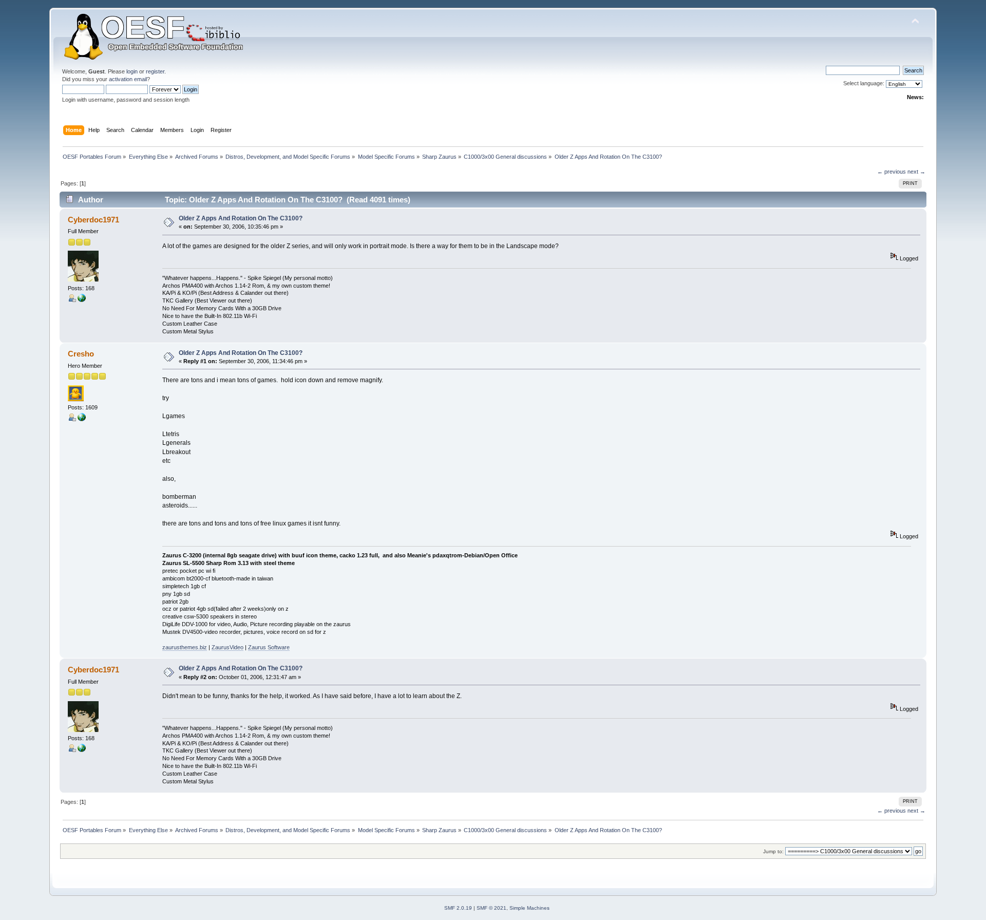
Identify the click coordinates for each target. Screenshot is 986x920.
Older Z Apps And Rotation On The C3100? (240, 218)
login (132, 71)
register (155, 71)
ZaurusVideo (227, 647)
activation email (128, 79)
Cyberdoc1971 (93, 219)
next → (916, 171)
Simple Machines (529, 908)
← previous (891, 171)
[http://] (82, 300)
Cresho (81, 353)
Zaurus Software (269, 647)
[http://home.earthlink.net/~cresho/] (82, 419)
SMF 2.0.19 (458, 908)
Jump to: (773, 851)
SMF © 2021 (491, 908)
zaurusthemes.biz (184, 647)
